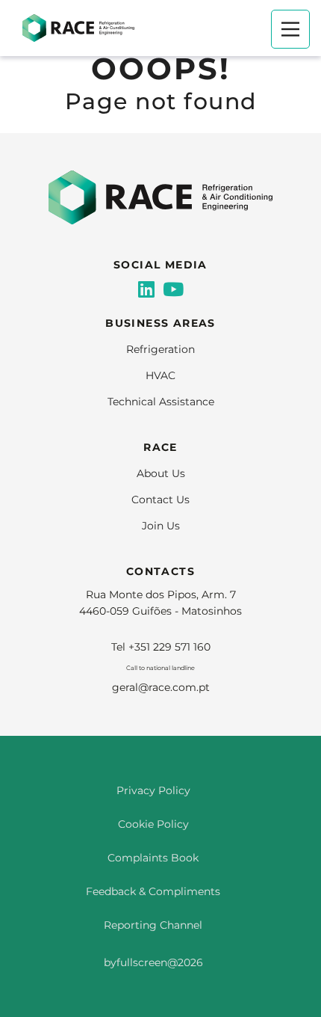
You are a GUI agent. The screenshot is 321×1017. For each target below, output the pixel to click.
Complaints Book (153, 857)
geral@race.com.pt (161, 687)
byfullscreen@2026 (153, 962)
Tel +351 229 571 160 (161, 647)
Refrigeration (160, 349)
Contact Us (160, 499)
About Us (161, 473)
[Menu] (290, 29)
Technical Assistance (160, 401)
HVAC (160, 375)
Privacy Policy (153, 790)
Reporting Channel (153, 925)
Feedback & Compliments (153, 891)
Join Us (161, 525)
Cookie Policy (153, 824)
